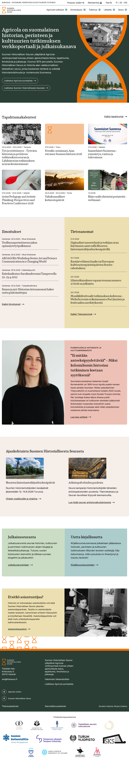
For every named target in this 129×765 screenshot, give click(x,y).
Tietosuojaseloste (10, 706)
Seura (121, 9)
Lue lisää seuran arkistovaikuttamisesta (90, 502)
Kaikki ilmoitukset (11, 304)
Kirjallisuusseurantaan (82, 565)
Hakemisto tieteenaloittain (57, 679)
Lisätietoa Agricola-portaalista (18, 80)
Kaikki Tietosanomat (81, 314)
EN (125, 3)
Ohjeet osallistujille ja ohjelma (21, 498)
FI (116, 3)
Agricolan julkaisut (55, 9)
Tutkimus (93, 9)
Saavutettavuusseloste (55, 706)
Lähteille (108, 9)
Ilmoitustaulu (76, 9)
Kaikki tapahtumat (113, 116)
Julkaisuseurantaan (18, 565)
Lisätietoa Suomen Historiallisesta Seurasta (24, 88)
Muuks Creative (120, 706)
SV (121, 3)
